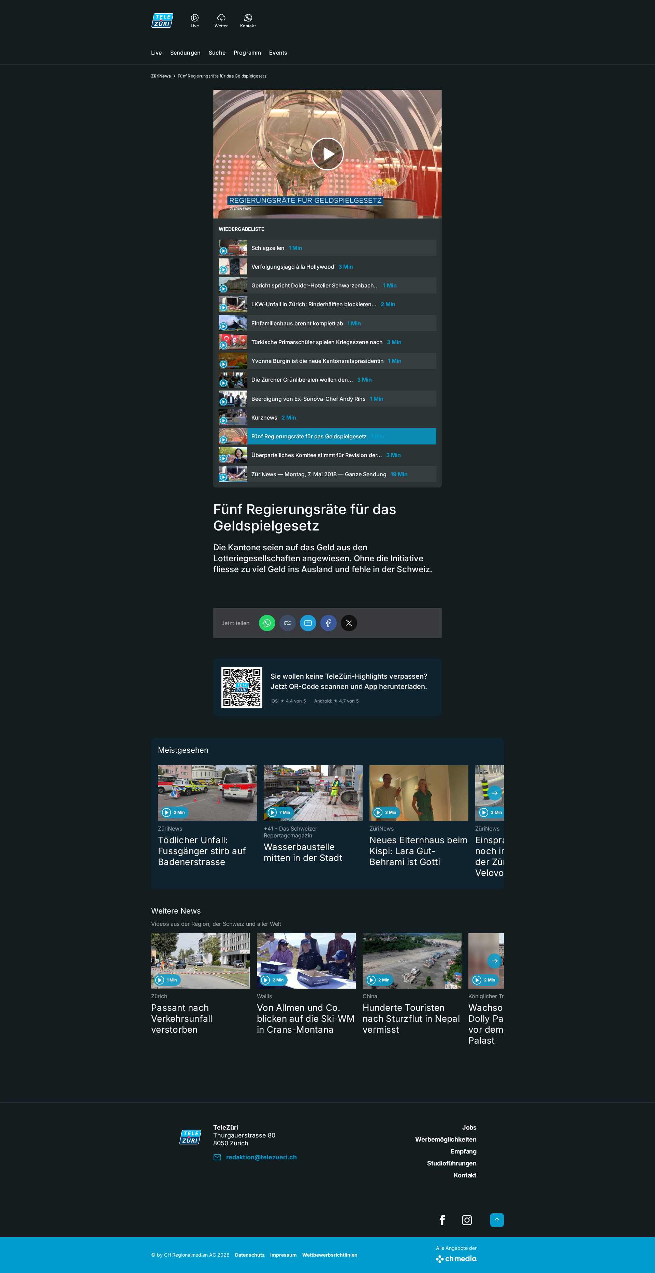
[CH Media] (456, 1257)
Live (156, 52)
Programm (247, 52)
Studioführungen (452, 1163)
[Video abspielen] (327, 154)
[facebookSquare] (442, 1220)
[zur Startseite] (162, 20)
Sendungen (185, 52)
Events (278, 52)
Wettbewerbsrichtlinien (330, 1255)
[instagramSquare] (467, 1220)
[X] (349, 623)
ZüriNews (161, 76)
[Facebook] (328, 623)
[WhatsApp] (267, 623)
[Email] (308, 623)
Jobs (469, 1127)
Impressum (283, 1255)
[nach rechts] (494, 793)
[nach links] (160, 793)
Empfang (464, 1151)
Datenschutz (250, 1255)
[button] (287, 623)
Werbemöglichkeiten (446, 1139)
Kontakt (465, 1175)
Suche (217, 52)
